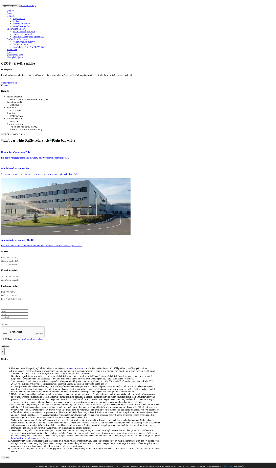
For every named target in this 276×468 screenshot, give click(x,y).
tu (220, 466)
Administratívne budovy (24, 42)
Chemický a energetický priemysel (28, 36)
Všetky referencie (9, 82)
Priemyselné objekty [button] (16, 29)
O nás (9, 13)
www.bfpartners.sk (77, 368)
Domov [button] (10, 10)
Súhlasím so (24, 339)
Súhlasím (227, 466)
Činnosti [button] (11, 16)
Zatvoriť (5, 458)
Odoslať (5, 346)
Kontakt (10, 52)
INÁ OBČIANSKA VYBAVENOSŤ (30, 47)
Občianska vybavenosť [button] (17, 39)
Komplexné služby (21, 26)
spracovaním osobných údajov (30, 339)
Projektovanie (19, 18)
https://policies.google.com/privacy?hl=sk (30, 438)
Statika (16, 21)
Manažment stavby (21, 23)
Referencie (12, 49)
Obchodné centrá (20, 44)
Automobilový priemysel (24, 31)
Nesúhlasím (239, 466)
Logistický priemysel (22, 34)
